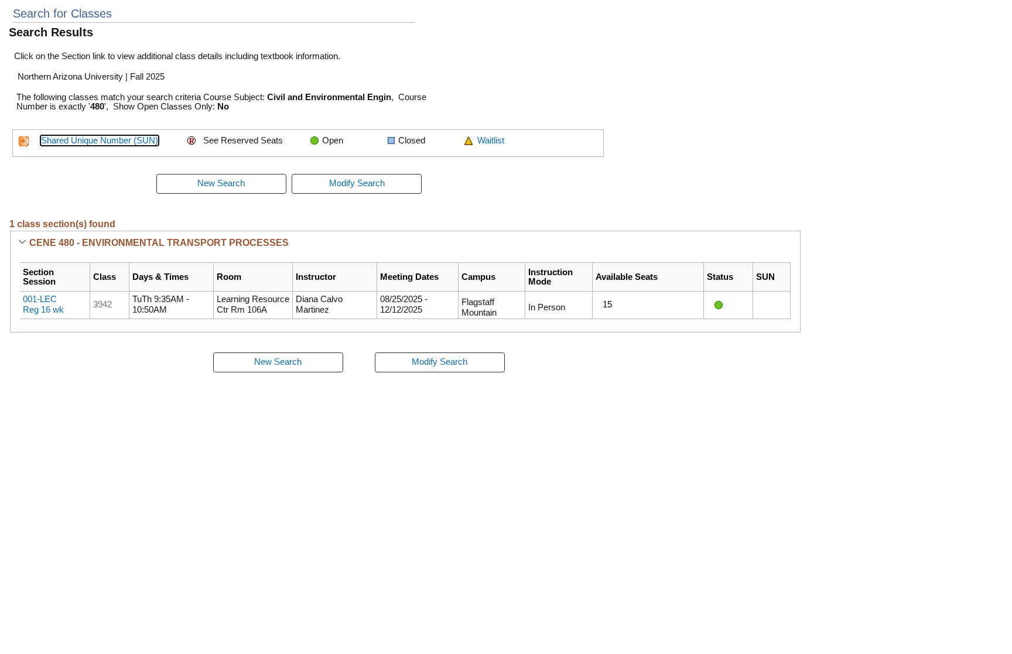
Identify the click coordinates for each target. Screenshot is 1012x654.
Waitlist (490, 140)
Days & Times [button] (160, 277)
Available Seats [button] (627, 277)
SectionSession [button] (39, 277)
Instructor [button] (316, 277)
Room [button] (229, 277)
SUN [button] (765, 277)
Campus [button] (478, 277)
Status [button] (720, 277)
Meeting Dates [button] (409, 277)
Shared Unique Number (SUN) (99, 140)
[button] (22, 243)
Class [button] (104, 277)
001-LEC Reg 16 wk (43, 304)
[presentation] (221, 184)
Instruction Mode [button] (550, 277)
